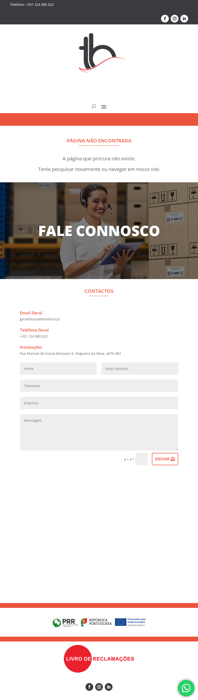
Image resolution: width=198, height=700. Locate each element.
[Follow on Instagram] (174, 18)
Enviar (162, 459)
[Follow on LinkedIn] (184, 18)
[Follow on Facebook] (165, 18)
